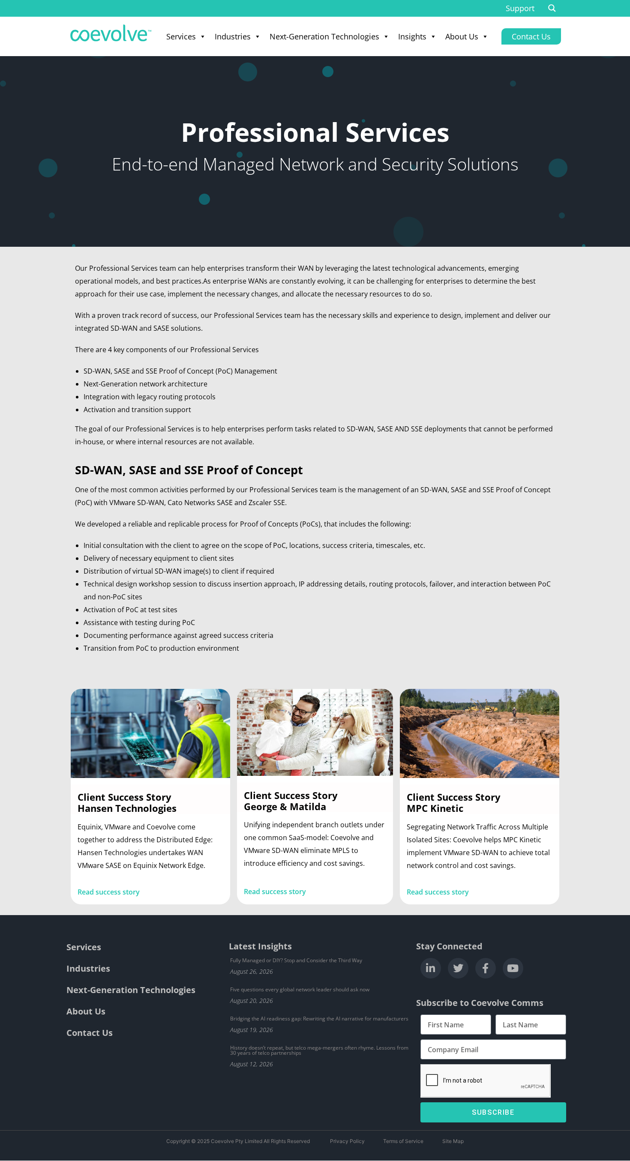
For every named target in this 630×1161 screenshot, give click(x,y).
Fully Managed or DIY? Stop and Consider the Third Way (296, 960)
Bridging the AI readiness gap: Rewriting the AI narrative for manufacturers (319, 1018)
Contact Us (89, 1032)
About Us (461, 36)
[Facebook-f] (485, 968)
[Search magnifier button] (552, 8)
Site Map (453, 1141)
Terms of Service (403, 1141)
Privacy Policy (347, 1141)
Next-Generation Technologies (324, 36)
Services (181, 36)
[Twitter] (458, 968)
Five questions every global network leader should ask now (299, 989)
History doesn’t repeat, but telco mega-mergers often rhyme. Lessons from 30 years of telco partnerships (319, 1050)
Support (520, 8)
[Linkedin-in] (430, 968)
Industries (233, 36)
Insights (412, 36)
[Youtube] (513, 968)
